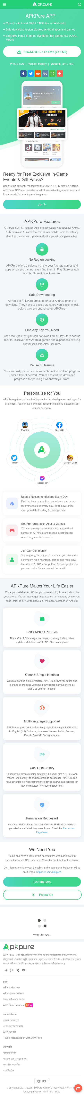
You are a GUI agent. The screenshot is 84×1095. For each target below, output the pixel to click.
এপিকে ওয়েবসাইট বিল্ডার (13, 1026)
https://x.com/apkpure (48, 872)
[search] (79, 4)
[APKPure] (42, 4)
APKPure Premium (14, 1005)
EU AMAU (55, 1091)
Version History (37, 64)
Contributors (42, 881)
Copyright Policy (32, 1091)
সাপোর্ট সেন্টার (8, 1070)
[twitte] (17, 970)
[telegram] (5, 970)
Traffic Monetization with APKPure (22, 1037)
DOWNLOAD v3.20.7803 (45, 52)
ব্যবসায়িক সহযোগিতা (12, 1064)
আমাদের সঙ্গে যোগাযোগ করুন (15, 1058)
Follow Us (45, 894)
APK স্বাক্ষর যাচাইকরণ (13, 993)
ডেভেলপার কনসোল (11, 1020)
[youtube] (23, 970)
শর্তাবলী (45, 1091)
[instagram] (11, 970)
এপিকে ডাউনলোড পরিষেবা (14, 999)
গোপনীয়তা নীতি (70, 1087)
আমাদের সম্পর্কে (9, 1053)
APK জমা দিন (9, 1032)
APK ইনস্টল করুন (11, 987)
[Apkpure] (42, 450)
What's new (17, 64)
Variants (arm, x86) (62, 64)
